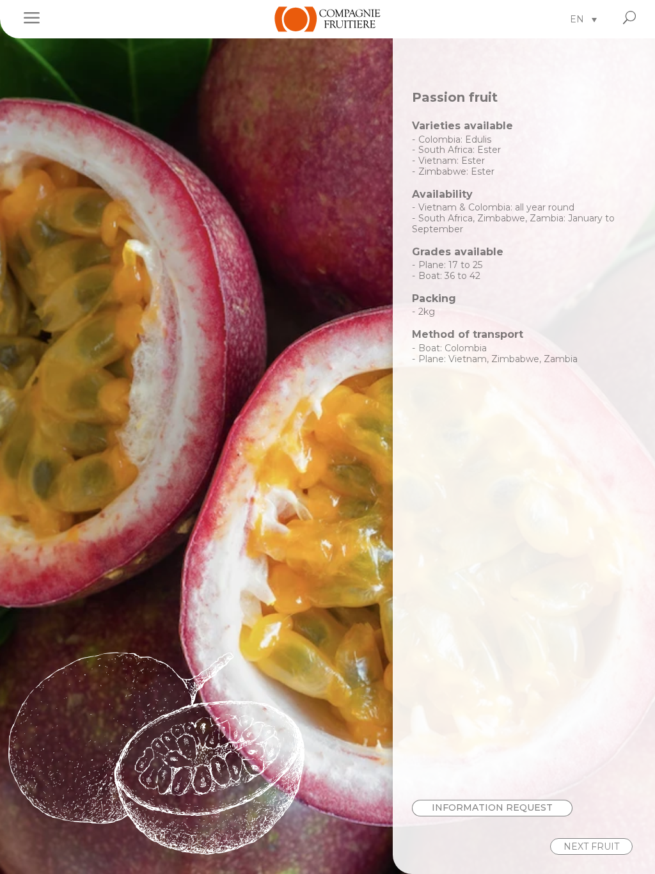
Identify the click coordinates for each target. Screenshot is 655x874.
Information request (492, 807)
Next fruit (591, 846)
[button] (583, 19)
